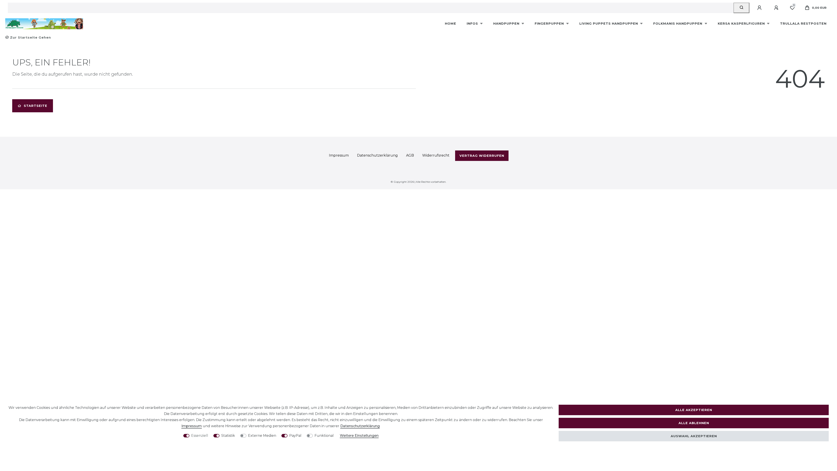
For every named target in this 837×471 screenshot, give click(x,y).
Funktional (324, 435)
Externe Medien (262, 435)
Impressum (191, 426)
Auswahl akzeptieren (694, 436)
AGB (410, 155)
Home (450, 24)
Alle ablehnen (694, 423)
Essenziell (199, 435)
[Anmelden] (760, 7)
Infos (473, 24)
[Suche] (741, 8)
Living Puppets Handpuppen (609, 24)
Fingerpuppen (550, 24)
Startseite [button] (35, 106)
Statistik (228, 435)
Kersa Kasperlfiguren (742, 24)
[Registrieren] (777, 7)
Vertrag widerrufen (481, 156)
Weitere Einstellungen (359, 435)
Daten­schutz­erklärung (360, 426)
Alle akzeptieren (693, 410)
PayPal (295, 435)
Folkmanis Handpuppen (678, 24)
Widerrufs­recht (435, 155)
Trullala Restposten (803, 24)
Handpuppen (507, 24)
